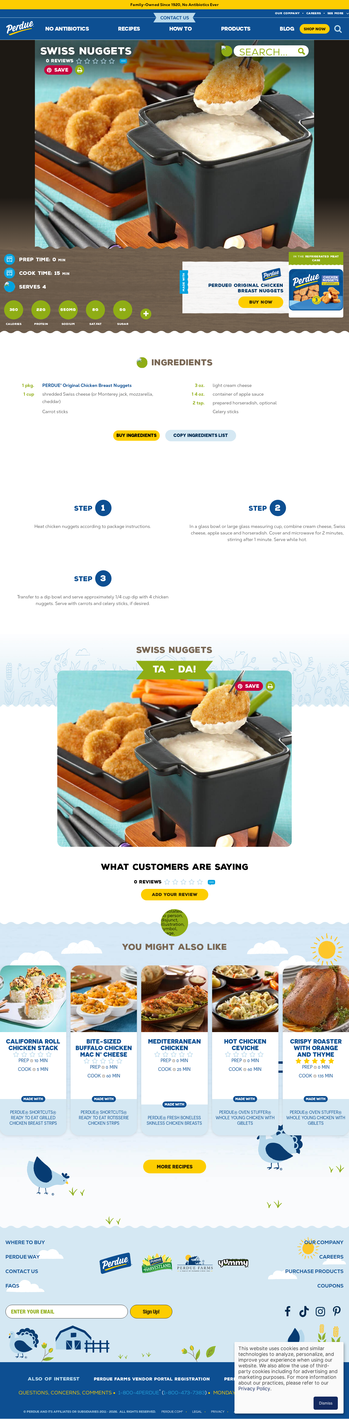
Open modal (145, 314)
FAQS (12, 1285)
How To (180, 28)
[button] (100, 61)
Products (236, 28)
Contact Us (174, 18)
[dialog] (289, 1378)
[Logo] (116, 1263)
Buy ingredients (136, 435)
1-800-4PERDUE (138, 1392)
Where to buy (25, 1242)
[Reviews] (123, 61)
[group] (103, 1053)
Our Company (324, 1242)
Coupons (330, 1285)
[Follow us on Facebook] (287, 1311)
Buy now (260, 302)
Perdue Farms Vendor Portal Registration (152, 1379)
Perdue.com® (172, 1411)
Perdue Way (22, 1257)
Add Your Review (174, 894)
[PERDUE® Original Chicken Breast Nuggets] (316, 290)
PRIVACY (217, 1411)
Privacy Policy (254, 1388)
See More (335, 13)
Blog (287, 28)
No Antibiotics (67, 28)
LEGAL (197, 1411)
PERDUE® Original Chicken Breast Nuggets (245, 288)
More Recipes (174, 1167)
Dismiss (325, 1403)
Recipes (129, 28)
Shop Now (315, 29)
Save (61, 70)
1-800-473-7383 (184, 1392)
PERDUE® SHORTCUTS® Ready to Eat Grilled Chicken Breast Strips (33, 1118)
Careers (313, 13)
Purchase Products (314, 1271)
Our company (287, 13)
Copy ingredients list (200, 434)
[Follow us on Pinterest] (337, 1311)
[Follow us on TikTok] (304, 1311)
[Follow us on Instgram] (320, 1311)
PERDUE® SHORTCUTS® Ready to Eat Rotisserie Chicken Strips (104, 1118)
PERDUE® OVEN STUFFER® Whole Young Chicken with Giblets (245, 1118)
